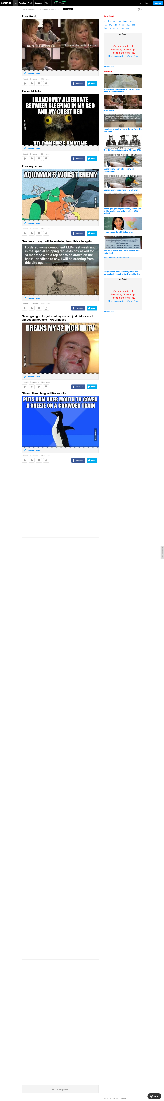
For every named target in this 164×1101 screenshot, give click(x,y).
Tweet (93, 83)
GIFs (55, 3)
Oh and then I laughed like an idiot (44, 393)
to (118, 28)
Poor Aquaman (32, 166)
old (115, 25)
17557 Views (45, 456)
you (119, 21)
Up (24, 83)
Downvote (32, 83)
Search (141, 3)
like (133, 24)
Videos (62, 3)
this (105, 28)
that (128, 25)
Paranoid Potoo (32, 91)
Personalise (139, 9)
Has (105, 25)
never (132, 21)
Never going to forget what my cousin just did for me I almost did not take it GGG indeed (57, 317)
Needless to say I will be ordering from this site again (57, 241)
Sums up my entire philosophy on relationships (119, 170)
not (127, 28)
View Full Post (34, 73)
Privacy (115, 1099)
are (122, 28)
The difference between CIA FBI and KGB (122, 150)
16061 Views (45, 229)
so (123, 24)
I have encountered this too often (118, 232)
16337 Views (45, 303)
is (114, 28)
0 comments (34, 79)
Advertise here (109, 66)
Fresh (30, 3)
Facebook (79, 83)
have (125, 21)
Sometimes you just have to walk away (121, 190)
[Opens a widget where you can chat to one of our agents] (154, 1096)
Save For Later (46, 83)
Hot (15, 3)
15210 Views (45, 79)
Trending (22, 3)
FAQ (110, 1099)
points (25, 79)
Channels (38, 3)
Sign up (158, 3)
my (110, 24)
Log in (147, 3)
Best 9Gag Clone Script (6, 3)
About (106, 1099)
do (114, 21)
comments (39, 83)
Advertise (122, 1099)
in (104, 21)
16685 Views (45, 382)
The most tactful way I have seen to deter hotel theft (122, 251)
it (119, 24)
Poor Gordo (29, 16)
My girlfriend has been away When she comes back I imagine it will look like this (122, 272)
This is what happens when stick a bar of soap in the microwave (122, 90)
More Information (116, 56)
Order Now (133, 56)
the (109, 21)
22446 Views (45, 154)
